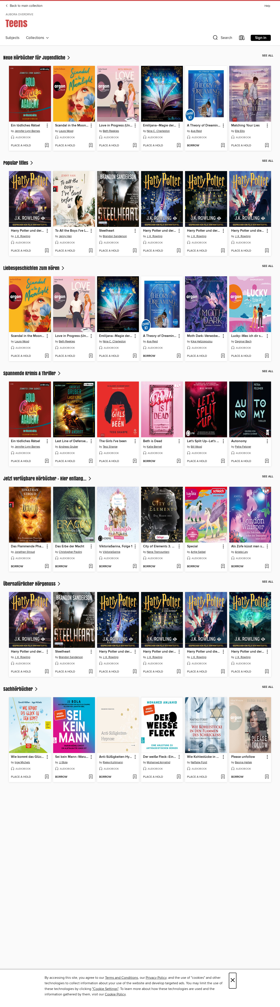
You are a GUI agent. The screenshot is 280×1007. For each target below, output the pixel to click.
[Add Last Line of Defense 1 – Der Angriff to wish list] (90, 461)
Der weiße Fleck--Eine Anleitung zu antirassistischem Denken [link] (160, 757)
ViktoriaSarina (111, 552)
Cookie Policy (115, 994)
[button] (222, 38)
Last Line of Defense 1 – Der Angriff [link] (72, 441)
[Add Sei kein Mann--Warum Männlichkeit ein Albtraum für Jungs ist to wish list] (90, 777)
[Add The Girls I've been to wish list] (134, 461)
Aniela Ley (241, 552)
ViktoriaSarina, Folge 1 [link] (115, 546)
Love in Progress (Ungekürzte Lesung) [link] (116, 126)
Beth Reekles (111, 131)
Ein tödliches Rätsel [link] (25, 126)
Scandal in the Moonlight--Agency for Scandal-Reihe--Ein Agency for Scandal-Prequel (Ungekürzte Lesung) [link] (72, 126)
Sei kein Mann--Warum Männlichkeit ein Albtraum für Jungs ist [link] (72, 757)
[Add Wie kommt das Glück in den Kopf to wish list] (46, 777)
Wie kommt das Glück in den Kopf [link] (28, 757)
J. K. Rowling (22, 236)
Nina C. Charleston (158, 131)
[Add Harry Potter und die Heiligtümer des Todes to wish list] (267, 251)
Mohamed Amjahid (158, 762)
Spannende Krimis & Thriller (30, 373)
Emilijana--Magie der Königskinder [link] (160, 126)
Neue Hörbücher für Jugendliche (34, 57)
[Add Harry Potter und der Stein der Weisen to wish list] (46, 251)
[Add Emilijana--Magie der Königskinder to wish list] (178, 146)
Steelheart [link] (106, 231)
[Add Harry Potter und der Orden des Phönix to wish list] (223, 251)
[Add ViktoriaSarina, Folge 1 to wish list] (134, 566)
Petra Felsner (243, 446)
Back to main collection (25, 6)
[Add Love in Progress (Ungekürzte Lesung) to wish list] (134, 146)
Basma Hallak (243, 762)
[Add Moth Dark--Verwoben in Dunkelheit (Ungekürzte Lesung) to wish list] (223, 356)
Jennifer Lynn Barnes (27, 131)
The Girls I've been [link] (113, 441)
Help (267, 6)
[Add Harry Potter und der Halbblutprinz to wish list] (267, 672)
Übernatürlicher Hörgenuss (30, 583)
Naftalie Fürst (199, 762)
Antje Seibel (198, 552)
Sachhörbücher (18, 688)
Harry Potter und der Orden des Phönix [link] (204, 231)
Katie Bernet (154, 446)
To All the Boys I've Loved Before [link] (72, 231)
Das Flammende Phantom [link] (28, 546)
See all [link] (267, 56)
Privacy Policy (156, 977)
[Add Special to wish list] (223, 566)
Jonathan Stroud (25, 552)
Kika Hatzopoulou (201, 341)
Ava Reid (196, 131)
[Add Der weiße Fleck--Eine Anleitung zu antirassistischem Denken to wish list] (178, 777)
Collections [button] (36, 37)
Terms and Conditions (121, 977)
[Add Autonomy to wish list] (267, 461)
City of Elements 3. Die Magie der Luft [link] (160, 546)
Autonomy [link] (239, 441)
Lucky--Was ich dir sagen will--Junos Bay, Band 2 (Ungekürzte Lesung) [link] (248, 336)
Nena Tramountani (158, 552)
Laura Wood (66, 131)
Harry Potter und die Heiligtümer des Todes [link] (248, 231)
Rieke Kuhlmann (113, 762)
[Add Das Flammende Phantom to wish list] (46, 566)
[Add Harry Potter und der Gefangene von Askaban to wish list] (178, 251)
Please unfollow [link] (243, 757)
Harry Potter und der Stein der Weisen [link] (28, 231)
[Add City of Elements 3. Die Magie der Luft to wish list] (178, 566)
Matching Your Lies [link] (245, 126)
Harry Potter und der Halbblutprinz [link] (248, 652)
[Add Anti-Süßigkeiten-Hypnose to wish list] (134, 777)
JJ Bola (63, 762)
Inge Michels (22, 762)
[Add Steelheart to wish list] (134, 251)
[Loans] (241, 38)
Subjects (12, 37)
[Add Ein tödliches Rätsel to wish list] (46, 146)
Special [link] (192, 546)
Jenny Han (65, 236)
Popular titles (16, 162)
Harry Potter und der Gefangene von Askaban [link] (160, 231)
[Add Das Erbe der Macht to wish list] (90, 566)
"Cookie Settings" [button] (105, 989)
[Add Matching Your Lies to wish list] (267, 146)
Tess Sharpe (110, 446)
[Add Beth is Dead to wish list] (178, 461)
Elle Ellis (240, 131)
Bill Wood (196, 446)
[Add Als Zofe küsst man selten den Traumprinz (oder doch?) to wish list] (267, 566)
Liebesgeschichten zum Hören (32, 267)
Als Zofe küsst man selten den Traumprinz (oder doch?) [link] (248, 546)
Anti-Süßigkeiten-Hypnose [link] (116, 757)
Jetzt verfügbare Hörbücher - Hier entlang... (45, 478)
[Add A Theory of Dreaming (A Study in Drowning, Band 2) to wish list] (223, 146)
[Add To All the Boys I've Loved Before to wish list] (90, 251)
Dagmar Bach (243, 341)
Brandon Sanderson (115, 236)
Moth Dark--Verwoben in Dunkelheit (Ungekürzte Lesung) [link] (204, 336)
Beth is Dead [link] (152, 441)
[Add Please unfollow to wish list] (267, 777)
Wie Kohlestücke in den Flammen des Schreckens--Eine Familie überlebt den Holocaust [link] (204, 757)
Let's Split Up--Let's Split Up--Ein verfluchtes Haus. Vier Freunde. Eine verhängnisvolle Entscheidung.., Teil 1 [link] (204, 441)
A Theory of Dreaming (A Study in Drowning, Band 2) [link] (204, 126)
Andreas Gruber (68, 446)
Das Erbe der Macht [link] (69, 546)
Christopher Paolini (70, 552)
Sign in (260, 37)
